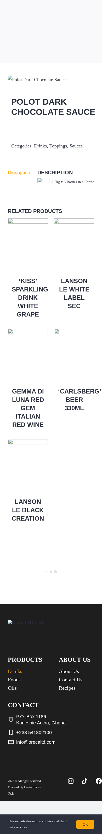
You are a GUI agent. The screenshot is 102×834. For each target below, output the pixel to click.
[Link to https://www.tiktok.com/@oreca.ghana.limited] (84, 781)
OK (85, 824)
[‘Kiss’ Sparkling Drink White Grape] (28, 245)
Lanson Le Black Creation (28, 510)
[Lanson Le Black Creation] (28, 465)
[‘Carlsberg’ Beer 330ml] (74, 355)
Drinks (40, 145)
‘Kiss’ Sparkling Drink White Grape (30, 297)
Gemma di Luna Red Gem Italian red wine (28, 408)
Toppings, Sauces (66, 145)
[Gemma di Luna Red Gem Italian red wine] (28, 355)
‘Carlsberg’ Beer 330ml (79, 400)
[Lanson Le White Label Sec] (74, 245)
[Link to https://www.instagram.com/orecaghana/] (70, 781)
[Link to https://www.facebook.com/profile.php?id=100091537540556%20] (99, 781)
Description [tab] (19, 172)
